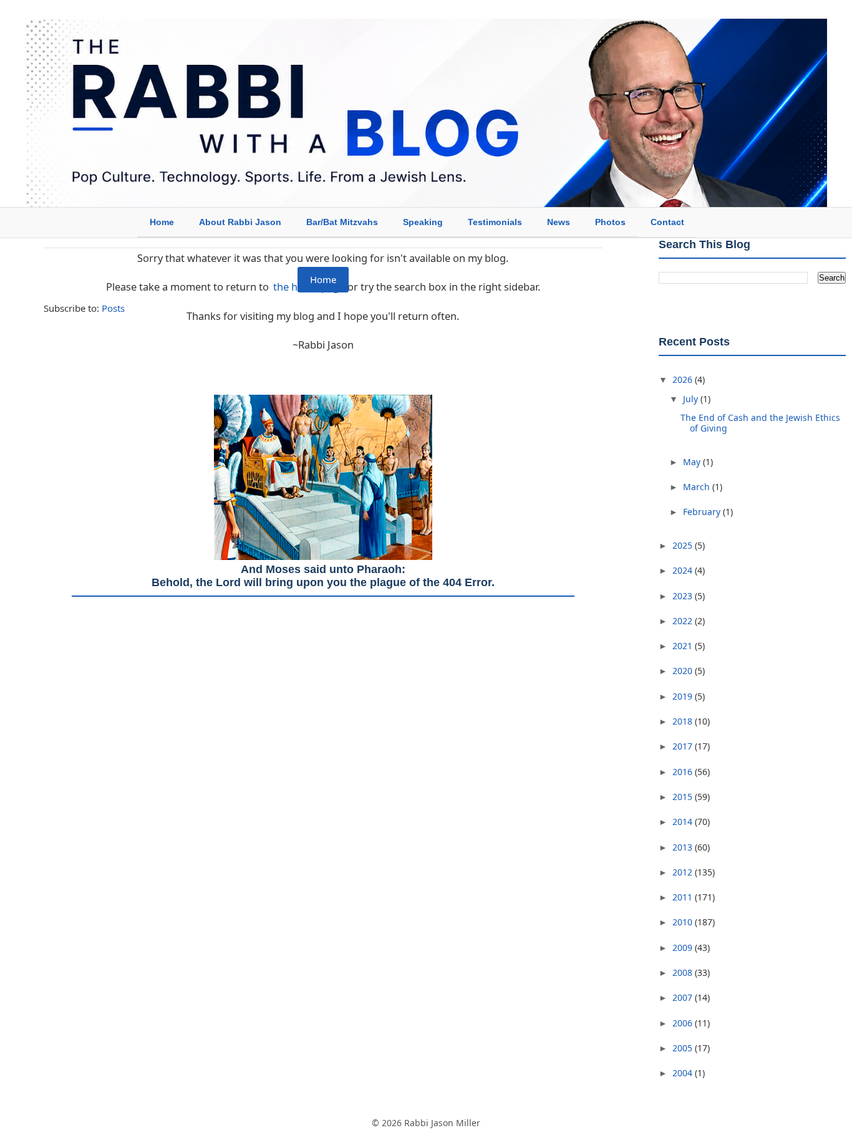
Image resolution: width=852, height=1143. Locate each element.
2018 (683, 721)
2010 (683, 922)
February (703, 512)
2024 (683, 570)
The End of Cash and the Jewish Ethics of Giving (760, 423)
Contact (667, 222)
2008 (683, 972)
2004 (683, 1073)
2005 (683, 1048)
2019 (683, 696)
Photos (610, 222)
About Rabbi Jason (240, 222)
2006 (683, 1023)
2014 (683, 821)
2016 (683, 772)
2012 (683, 872)
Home (162, 222)
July (691, 399)
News (558, 222)
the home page (309, 286)
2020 (683, 671)
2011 (683, 897)
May (693, 462)
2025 (683, 545)
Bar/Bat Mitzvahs (342, 222)
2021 (683, 646)
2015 (683, 797)
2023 (683, 596)
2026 (683, 379)
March (697, 487)
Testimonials (495, 222)
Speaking (423, 222)
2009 (683, 947)
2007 (683, 997)
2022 (683, 621)
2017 (683, 746)
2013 (683, 847)
